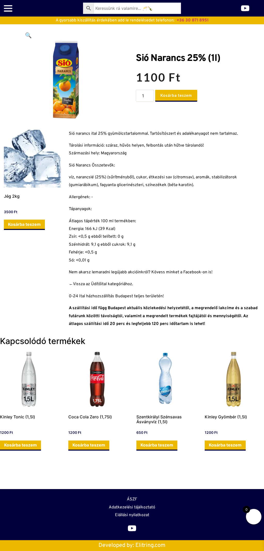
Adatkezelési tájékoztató (132, 507)
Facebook (192, 272)
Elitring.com (150, 545)
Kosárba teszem (176, 95)
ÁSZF (132, 499)
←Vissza (77, 284)
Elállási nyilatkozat (132, 515)
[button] (28, 35)
